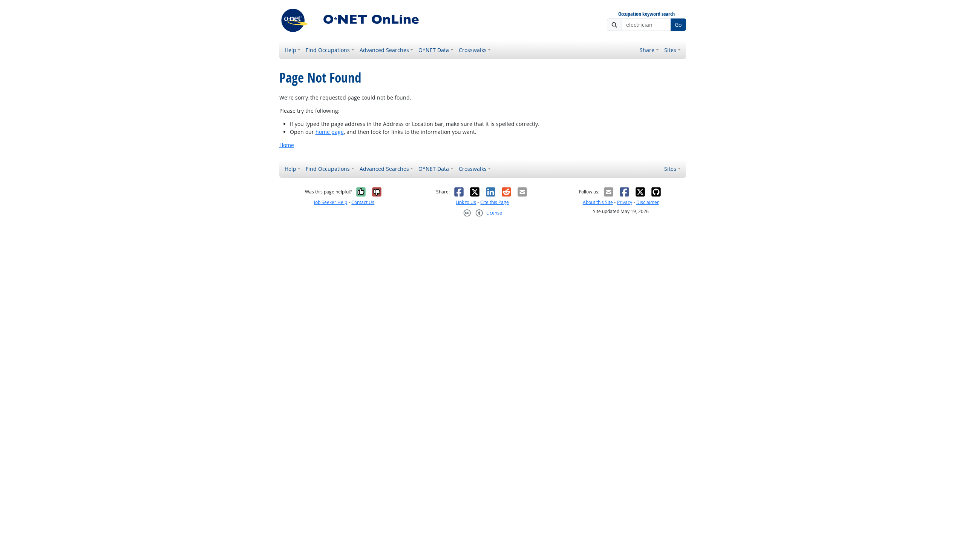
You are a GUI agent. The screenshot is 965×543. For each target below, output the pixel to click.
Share (647, 50)
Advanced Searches (384, 50)
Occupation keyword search (646, 14)
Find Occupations (328, 50)
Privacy (624, 202)
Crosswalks (473, 50)
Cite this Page (494, 202)
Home (286, 145)
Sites (670, 50)
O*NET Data (433, 50)
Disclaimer (647, 202)
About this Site (598, 202)
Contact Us (362, 202)
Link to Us (466, 202)
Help (290, 50)
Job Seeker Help (330, 202)
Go (678, 24)
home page (330, 131)
